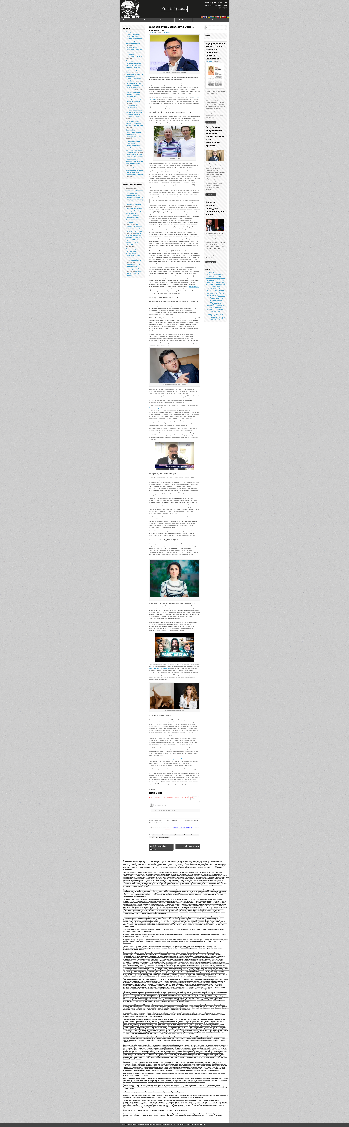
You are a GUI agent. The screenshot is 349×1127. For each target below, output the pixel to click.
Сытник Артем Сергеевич (132, 1059)
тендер (217, 319)
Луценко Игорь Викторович (203, 987)
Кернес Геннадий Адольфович (168, 956)
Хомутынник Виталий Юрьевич (177, 1087)
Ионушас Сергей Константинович (211, 948)
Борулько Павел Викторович (174, 883)
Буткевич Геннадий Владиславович (136, 886)
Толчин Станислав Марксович (216, 1065)
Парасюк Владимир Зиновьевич (163, 1021)
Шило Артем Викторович (132, 1104)
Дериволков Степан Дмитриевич (143, 920)
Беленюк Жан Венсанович (157, 877)
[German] (209, 17)
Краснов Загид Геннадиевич (218, 968)
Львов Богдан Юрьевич (161, 989)
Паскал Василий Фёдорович (167, 1023)
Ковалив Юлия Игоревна (205, 961)
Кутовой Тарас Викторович (207, 976)
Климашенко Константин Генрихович (175, 957)
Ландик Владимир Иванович (189, 981)
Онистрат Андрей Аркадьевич (204, 1013)
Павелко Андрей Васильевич (133, 1020)
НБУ (222, 290)
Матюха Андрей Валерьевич (157, 995)
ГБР (215, 280)
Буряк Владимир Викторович (211, 885)
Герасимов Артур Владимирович (169, 902)
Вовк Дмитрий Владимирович (134, 894)
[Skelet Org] (174, 9)
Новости (147, 20)
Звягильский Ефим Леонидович (200, 940)
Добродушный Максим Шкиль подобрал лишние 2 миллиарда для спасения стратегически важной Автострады (135, 159)
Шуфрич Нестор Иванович (175, 1107)
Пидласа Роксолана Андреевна (213, 1024)
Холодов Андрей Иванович (155, 1087)
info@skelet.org (200, 1124)
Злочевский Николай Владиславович (148, 941)
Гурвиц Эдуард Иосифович (156, 913)
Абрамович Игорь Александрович (180, 861)
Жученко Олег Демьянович (144, 936)
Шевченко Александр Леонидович (146, 1102)
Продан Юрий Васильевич (148, 1032)
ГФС (222, 280)
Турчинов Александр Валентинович (187, 1070)
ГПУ (219, 280)
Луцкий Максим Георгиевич (142, 989)
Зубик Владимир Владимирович (195, 941)
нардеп (208, 317)
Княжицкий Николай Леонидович (135, 961)
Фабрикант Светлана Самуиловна (135, 1079)
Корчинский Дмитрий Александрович (159, 967)
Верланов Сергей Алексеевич (133, 893)
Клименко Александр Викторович (202, 957)
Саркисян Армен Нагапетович (216, 1045)
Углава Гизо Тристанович (132, 1073)
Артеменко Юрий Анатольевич (202, 866)
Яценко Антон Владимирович (202, 1115)
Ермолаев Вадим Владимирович (200, 929)
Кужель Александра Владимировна (153, 973)
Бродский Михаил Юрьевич (211, 883)
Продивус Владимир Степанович (170, 1032)
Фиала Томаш (223, 1079)
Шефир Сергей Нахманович (217, 1102)
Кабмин (213, 286)
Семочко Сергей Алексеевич (153, 1050)
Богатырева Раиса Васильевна (156, 880)
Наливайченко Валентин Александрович (178, 1005)
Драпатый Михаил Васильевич (195, 923)
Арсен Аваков (217, 273)
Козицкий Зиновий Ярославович (176, 962)
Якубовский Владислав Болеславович (136, 1114)
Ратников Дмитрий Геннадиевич (195, 1037)
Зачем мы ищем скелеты (220, 20)
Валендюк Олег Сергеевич (132, 891)
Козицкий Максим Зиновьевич (200, 962)
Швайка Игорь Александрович (173, 1100)
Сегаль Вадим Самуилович (142, 1048)
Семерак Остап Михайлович (133, 1050)
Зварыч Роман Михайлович (178, 940)
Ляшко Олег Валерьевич (201, 989)
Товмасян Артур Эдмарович (168, 1065)
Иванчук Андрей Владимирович (135, 946)
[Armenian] (201, 17)
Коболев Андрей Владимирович (159, 961)
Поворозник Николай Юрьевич (192, 1027)
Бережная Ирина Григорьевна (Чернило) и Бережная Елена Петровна (157, 879)
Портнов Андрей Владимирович (177, 1029)
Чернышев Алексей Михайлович (144, 1097)
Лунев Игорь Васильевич (157, 987)
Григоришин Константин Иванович (199, 910)
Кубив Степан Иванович (208, 971)
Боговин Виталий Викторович (179, 880)
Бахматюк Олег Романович (213, 874)
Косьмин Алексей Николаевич (211, 967)
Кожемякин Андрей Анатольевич (152, 962)
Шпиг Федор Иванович (192, 1105)
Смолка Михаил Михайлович (152, 1053)
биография (156, 834)
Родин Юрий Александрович (186, 1038)
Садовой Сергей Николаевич (173, 1045)
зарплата (213, 311)
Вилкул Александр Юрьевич (153, 893)
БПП (219, 274)
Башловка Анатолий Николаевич (157, 876)
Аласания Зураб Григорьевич (180, 863)
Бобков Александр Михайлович (134, 880)
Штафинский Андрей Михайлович (212, 1105)
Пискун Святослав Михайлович (146, 1027)
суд (223, 317)
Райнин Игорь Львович (154, 1037)
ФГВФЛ (219, 305)
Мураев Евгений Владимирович (159, 1001)
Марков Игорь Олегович (166, 994)
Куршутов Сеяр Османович (187, 976)
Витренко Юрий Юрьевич (218, 893)
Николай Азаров (155, 408)
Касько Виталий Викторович (169, 954)
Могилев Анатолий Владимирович (144, 1000)
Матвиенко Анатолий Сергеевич (214, 994)
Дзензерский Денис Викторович (146, 921)
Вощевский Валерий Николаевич (134, 896)
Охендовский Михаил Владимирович (150, 1016)
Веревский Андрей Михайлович (216, 891)
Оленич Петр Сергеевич (155, 1013)
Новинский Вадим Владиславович (155, 1009)
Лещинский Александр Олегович (205, 982)
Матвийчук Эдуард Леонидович (134, 995)
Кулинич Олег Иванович (186, 974)
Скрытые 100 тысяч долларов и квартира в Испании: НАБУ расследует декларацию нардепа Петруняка (134, 96)
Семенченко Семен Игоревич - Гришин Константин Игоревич (174, 1048)
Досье (177, 834)
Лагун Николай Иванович (150, 981)
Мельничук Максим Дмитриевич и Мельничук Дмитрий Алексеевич (148, 998)
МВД (221, 288)
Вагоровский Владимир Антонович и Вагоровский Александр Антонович (149, 890)
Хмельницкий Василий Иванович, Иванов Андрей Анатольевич (197, 1085)
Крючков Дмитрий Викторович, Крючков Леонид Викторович (177, 971)
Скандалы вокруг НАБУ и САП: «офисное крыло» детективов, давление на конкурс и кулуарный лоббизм (134, 52)
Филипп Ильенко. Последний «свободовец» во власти (214, 208)
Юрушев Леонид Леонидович (156, 1110)
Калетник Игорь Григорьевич (133, 953)
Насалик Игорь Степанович (203, 1005)
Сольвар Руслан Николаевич (144, 1054)
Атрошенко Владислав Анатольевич (198, 867)
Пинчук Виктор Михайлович (199, 1026)
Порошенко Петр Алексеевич (155, 1029)
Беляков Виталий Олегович (205, 877)
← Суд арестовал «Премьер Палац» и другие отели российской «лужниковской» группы (160, 847)
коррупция (215, 314)
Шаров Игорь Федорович (131, 1100)
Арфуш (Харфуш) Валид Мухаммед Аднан (147, 867)
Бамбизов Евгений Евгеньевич (133, 874)
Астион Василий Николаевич (173, 867)
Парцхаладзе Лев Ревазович (210, 1021)
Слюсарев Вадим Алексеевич (166, 1051)
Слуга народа (217, 300)
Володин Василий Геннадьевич (177, 894)
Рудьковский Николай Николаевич (149, 1040)
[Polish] (218, 17)
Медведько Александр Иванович (146, 997)
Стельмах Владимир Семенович (180, 1056)
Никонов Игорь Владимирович (203, 1008)
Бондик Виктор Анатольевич (152, 883)
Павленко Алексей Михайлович (155, 1020)
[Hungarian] (216, 17)
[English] (204, 17)
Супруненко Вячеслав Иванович (161, 1057)
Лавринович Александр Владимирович (204, 979)
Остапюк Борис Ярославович (200, 1015)
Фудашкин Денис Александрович (135, 1082)
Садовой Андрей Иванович (152, 1045)
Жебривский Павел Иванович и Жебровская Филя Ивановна (163, 934)
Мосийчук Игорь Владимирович (189, 1000)
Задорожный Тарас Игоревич (133, 940)
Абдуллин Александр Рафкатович (155, 861)
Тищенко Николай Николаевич (134, 1065)
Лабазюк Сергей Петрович (132, 979)
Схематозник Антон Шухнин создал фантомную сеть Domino (134, 267)
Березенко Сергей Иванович (191, 879)
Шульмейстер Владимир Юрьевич (135, 1107)
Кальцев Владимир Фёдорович (156, 953)
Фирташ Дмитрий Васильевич (155, 1080)
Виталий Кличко (212, 278)
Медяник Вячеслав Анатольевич (170, 997)
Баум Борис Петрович (195, 874)
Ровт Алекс (171, 1038)
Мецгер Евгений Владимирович (196, 998)
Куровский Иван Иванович (167, 976)
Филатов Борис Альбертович (133, 1080)
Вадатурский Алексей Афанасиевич (189, 890)
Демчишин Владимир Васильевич (149, 918)
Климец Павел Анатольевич (150, 959)
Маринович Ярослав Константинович (143, 994)
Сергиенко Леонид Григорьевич (203, 1050)
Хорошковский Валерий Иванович (202, 1087)
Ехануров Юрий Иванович (141, 931)
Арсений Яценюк (212, 274)
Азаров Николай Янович (160, 863)
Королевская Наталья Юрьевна (133, 967)
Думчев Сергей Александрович (181, 924)
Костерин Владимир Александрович (187, 967)
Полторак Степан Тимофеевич (133, 1029)
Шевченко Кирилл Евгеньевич (169, 1102)
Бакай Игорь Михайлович (174, 872)
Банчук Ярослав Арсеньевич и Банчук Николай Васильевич (166, 874)
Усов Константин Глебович (139, 1075)
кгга (218, 311)
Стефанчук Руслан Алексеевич (203, 1056)
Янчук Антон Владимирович (161, 1114)
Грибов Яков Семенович (177, 910)
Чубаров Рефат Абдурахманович (192, 1097)
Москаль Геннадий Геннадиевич (213, 1000)
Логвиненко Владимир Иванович (144, 986)
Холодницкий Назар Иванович (134, 1087)
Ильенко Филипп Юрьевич (164, 948)
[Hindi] (213, 17)
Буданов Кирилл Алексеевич (150, 885)
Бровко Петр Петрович (193, 883)
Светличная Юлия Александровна (157, 1047)
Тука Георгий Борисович (141, 1070)
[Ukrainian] (227, 17)
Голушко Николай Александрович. (168, 907)
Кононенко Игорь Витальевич (187, 964)
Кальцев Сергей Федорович (176, 953)
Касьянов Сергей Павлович (189, 954)
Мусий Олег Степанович (180, 1001)
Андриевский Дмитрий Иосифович (187, 864)
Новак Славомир (136, 1009)
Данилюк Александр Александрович (161, 917)
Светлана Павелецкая (162, 837)
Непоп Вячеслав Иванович (212, 1006)
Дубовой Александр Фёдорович (158, 924)
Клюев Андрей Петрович (214, 959)
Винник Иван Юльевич (199, 893)
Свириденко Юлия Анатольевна (181, 1047)
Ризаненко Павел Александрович (155, 1038)
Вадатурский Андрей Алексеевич (215, 890)
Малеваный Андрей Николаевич (204, 992)
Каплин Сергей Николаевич (196, 953)
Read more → (211, 122)
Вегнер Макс (190, 891)
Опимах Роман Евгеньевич (180, 1015)
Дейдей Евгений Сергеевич (208, 917)
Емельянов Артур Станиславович (135, 929)
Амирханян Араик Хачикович (134, 864)
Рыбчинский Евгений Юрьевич (202, 1040)
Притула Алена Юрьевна (169, 1030)
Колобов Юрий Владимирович (142, 964)
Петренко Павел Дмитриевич (165, 1024)
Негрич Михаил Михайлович (143, 1006)
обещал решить (194, 286)
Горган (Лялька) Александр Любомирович (160, 909)
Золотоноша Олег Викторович (172, 941)
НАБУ (217, 290)
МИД (151, 837)
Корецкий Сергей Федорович (166, 965)
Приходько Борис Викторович (211, 1030)
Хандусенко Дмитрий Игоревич (134, 1085)
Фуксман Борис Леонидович (175, 1082)
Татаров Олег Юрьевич (202, 1062)
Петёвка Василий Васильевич (143, 1024)
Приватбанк (221, 296)
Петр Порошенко (214, 294)
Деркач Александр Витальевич (167, 920)
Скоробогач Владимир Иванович (143, 1051)
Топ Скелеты (183, 20)
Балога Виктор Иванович (215, 872)
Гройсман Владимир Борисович (190, 912)
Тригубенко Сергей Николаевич (215, 1067)
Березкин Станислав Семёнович (212, 879)
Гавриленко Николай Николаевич (135, 899)
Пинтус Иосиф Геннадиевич (178, 1026)
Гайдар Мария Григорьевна (179, 899)
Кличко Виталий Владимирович (172, 959)
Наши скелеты (165, 20)
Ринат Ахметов (216, 298)
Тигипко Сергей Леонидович (168, 1064)
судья (212, 319)
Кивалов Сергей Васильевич (190, 956)
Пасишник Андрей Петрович (146, 1023)
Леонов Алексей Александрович (181, 982)
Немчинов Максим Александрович (189, 1006)
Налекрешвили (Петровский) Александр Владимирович (143, 1005)
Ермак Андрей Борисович (179, 929)
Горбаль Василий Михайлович (133, 909)
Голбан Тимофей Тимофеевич (202, 906)
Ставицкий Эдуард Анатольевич (213, 1054)
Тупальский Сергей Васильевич (161, 1070)
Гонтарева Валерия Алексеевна (192, 907)
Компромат (194, 834)
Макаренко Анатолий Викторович (180, 992)
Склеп (202, 20)
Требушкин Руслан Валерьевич (192, 1067)
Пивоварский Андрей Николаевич (189, 1024)
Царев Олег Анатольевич (154, 1092)
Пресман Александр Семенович (200, 1029)
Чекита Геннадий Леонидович (153, 1095)
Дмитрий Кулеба (167, 834)
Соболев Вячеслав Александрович (175, 1053)
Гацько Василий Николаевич (210, 901)
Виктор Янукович (215, 276)
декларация (218, 309)
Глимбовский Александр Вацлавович (212, 904)
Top (344, 1122)
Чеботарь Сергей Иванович (132, 1095)
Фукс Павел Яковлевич (156, 1082)
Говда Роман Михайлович (154, 906)
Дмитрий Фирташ (213, 282)
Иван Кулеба (184, 834)
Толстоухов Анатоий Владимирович (191, 1065)
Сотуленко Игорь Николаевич (165, 1054)
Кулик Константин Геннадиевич (165, 974)
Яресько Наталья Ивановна (202, 1114)
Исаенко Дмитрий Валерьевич (133, 949)
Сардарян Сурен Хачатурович (194, 1045)
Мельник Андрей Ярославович (193, 997)
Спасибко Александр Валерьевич (188, 1054)
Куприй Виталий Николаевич (146, 976)
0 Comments (166, 32)
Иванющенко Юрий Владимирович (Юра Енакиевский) (166, 946)
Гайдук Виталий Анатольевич (201, 899)
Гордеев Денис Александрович (186, 909)
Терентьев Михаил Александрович (144, 1064)
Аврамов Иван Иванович (142, 863)
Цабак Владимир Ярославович (134, 1092)
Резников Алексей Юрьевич (132, 1038)
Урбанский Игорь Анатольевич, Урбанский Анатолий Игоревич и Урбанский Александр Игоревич (174, 1074)
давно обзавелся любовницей (159, 668)
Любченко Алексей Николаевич (181, 989)
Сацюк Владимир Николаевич (133, 1047)
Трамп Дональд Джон (172, 1067)
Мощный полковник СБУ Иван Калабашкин (134, 273)
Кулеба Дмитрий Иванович (142, 974)
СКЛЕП (167, 830)
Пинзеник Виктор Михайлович (156, 1026)
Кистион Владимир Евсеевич (150, 957)
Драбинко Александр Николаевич (171, 923)
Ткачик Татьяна (151, 1065)
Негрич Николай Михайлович (165, 1006)
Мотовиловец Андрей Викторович (135, 1001)
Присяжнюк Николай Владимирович (146, 1030)
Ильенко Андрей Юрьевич (145, 948)
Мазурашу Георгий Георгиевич (156, 992)
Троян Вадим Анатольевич (158, 1069)
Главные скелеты (129, 20)
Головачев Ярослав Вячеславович (143, 907)
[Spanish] (225, 17)
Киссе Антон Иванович (131, 957)
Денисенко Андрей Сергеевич (196, 918)
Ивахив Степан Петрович (196, 946)
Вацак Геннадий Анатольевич (175, 891)
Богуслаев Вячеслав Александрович (144, 882)
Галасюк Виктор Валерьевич (146, 901)
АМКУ (210, 273)
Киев (218, 286)
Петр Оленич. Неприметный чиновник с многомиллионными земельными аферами (215, 136)
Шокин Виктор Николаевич (173, 1105)
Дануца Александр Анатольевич (187, 917)
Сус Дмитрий (222, 1057)
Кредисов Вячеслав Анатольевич (134, 970)
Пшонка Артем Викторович (142, 1033)
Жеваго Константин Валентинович (197, 934)
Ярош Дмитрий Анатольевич (180, 1115)
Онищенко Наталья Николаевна (158, 1015)
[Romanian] (220, 17)
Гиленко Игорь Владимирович (153, 904)
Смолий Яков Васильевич (132, 1053)
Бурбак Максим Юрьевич (170, 885)
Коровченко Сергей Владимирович (213, 965)
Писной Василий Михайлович (169, 1027)
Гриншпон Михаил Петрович (143, 912)
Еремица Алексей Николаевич (158, 929)
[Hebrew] (211, 17)
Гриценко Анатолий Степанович (166, 912)
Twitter (187, 828)
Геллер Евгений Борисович (147, 902)
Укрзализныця (211, 305)
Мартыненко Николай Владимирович (189, 994)
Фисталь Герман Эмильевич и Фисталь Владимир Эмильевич (188, 1080)
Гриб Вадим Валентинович (159, 910)
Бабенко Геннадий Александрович (135, 872)
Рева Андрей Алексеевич (216, 1037)
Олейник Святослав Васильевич (134, 1013)
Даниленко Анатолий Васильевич (135, 917)
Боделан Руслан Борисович (167, 882)
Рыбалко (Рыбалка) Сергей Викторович (176, 1040)
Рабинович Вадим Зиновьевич (134, 1037)
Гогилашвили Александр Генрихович (177, 906)
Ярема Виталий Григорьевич (182, 1114)
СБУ (211, 300)
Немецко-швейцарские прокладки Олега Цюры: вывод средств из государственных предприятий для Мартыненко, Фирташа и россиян (134, 215)
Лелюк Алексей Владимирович (158, 982)
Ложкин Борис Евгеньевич (165, 986)
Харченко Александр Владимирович (160, 1085)
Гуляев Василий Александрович (134, 913)
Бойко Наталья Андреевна (187, 882)
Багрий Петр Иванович (156, 872)
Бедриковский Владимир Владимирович (184, 876)
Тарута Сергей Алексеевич (184, 1062)
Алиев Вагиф (195, 863)
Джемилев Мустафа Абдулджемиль (192, 920)
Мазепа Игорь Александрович (134, 992)
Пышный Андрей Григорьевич (183, 1033)
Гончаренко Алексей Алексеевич (215, 907)
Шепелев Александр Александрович (194, 1102)
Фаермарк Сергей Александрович (159, 1079)
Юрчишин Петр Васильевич (177, 1110)
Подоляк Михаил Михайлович (214, 1027)
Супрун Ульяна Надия (141, 1057)
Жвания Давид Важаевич (132, 934)
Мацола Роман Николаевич (197, 995)
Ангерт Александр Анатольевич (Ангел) (159, 864)
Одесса (215, 293)
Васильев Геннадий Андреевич (152, 891)
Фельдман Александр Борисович (206, 1079)
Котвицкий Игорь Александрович (149, 968)
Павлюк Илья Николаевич (177, 1020)
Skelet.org (167, 1124)
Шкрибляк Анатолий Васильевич (216, 1104)
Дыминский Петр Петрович (203, 924)
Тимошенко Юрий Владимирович (215, 1064)
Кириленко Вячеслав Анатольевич (212, 956)
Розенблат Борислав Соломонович (209, 1038)
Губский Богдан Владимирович (213, 912)
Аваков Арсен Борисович (201, 861)
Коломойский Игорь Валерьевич (165, 964)
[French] (206, 17)
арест (222, 305)
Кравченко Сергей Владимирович (174, 968)
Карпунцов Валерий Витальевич (146, 954)
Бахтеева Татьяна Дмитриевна (134, 876)
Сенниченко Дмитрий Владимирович (177, 1050)
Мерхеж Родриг (179, 998)
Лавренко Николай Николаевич (178, 979)
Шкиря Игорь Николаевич (174, 1104)
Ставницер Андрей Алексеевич (134, 1056)
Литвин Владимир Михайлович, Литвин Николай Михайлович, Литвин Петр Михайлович (175, 984)
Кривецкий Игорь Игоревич (156, 970)
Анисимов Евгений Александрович (213, 864)
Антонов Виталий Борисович (133, 866)
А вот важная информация (132, 861)
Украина (215, 303)
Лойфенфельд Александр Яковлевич (188, 986)
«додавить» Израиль (179, 759)
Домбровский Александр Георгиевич (145, 923)
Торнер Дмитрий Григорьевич (153, 1067)
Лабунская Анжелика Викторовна (154, 979)
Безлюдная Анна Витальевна (210, 876)
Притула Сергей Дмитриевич (188, 1030)
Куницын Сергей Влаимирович (207, 974)
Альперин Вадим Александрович (213, 863)
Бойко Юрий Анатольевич (206, 882)
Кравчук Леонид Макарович (197, 968)
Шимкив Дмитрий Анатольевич (153, 1104)
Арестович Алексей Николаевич (155, 866)
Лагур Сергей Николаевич (169, 981)
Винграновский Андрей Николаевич (178, 893)
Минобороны (210, 290)
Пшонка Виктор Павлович (162, 1033)
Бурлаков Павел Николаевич (190, 885)
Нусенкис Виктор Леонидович (179, 1009)
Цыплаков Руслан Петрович (173, 1092)
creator (152, 32)
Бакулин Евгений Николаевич (195, 872)
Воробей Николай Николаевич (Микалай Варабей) (206, 894)
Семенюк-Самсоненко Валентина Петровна (212, 1048)
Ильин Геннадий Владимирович (186, 948)
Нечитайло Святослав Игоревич (149, 1008)
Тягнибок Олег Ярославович (210, 1070)
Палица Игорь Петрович (143, 1021)
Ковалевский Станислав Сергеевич (184, 961)
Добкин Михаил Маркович (200, 921)
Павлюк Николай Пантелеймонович (200, 1020)
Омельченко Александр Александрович (178, 1013)
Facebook (182, 828)
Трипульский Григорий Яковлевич (135, 1069)
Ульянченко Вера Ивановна (151, 1073)
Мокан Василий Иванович (167, 1000)
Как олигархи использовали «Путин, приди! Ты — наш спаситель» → (189, 846)
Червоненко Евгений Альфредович (177, 1095)
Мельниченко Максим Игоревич (216, 997)
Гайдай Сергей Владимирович (158, 899)
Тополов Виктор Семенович (132, 1067)
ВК (191, 828)
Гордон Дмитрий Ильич (206, 909)
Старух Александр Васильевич (157, 1056)
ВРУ (223, 274)
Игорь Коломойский (215, 284)
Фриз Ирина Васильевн (219, 1080)
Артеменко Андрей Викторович (179, 866)
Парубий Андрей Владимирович (187, 1021)
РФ (208, 298)
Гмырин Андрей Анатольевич (133, 906)
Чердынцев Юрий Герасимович (201, 1095)
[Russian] (223, 17)
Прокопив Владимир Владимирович (196, 1032)
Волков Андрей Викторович (155, 894)
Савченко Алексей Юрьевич (133, 1045)
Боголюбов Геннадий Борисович (201, 880)
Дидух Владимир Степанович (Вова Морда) (174, 921)
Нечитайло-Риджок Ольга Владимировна (176, 1008)
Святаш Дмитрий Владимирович (206, 1047)
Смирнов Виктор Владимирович (215, 1051)
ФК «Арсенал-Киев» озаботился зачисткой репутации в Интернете (134, 123)
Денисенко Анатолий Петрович (173, 918)
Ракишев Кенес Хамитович (172, 1037)
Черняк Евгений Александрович (168, 1097)
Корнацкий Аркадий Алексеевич (188, 965)
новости (215, 317)
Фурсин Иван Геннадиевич (195, 1082)
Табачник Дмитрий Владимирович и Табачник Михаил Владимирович (148, 1062)
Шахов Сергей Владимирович (151, 1100)
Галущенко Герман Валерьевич (167, 901)
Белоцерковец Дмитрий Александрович (181, 877)
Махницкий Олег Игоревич (177, 995)
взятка (220, 307)
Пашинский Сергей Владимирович (190, 1023)
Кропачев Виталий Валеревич (177, 970)
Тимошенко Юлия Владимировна (190, 1064)
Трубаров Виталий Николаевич (179, 1069)
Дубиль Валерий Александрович (134, 924)
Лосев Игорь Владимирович (212, 986)
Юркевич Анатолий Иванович (134, 1110)
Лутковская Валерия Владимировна (180, 987)
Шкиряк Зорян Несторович (194, 1104)
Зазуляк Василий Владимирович (156, 940)
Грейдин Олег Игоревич (140, 910)
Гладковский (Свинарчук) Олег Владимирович (181, 904)
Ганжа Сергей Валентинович (189, 901)
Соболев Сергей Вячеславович (198, 1053)
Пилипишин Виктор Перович (133, 1026)
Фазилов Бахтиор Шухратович (183, 1079)
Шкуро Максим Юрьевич (131, 1105)
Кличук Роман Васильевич (194, 959)
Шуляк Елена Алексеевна (157, 1107)
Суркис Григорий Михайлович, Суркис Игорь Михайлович (195, 1057)
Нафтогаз (210, 293)
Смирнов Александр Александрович (190, 1051)
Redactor (209, 61)
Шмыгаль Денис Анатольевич (152, 1105)
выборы (210, 309)
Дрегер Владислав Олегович (217, 923)
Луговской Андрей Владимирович (135, 987)
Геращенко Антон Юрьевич (191, 902)
